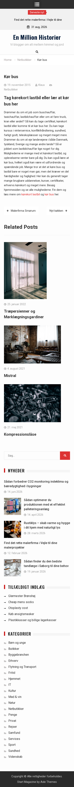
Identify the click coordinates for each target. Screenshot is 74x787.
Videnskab (15, 756)
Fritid (11, 673)
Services (14, 739)
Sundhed (14, 751)
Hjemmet (14, 679)
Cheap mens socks (21, 602)
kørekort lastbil (30, 194)
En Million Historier (37, 37)
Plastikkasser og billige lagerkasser (32, 620)
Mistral (10, 375)
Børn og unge (17, 642)
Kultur (12, 691)
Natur (11, 703)
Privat (12, 721)
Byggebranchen (18, 654)
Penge (12, 715)
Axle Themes (48, 782)
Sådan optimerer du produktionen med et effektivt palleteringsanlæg (44, 504)
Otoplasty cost (18, 608)
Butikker (13, 649)
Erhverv (13, 661)
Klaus (41, 84)
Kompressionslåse (20, 434)
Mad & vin (14, 697)
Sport (12, 745)
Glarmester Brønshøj (21, 596)
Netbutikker (11, 89)
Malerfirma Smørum (23, 210)
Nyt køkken (56, 210)
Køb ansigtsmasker (21, 614)
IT (9, 684)
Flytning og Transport (22, 667)
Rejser (12, 726)
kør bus (49, 194)
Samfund (14, 733)
